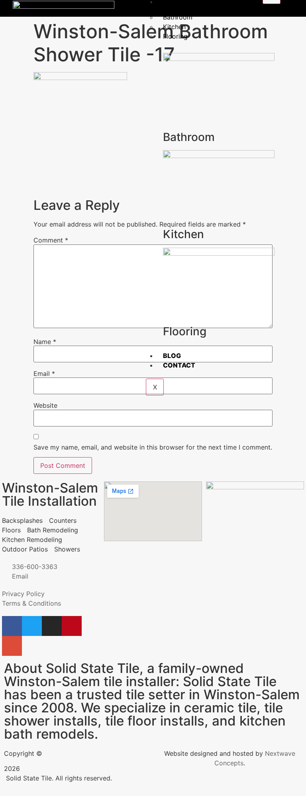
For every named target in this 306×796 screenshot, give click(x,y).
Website (45, 405)
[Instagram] (52, 626)
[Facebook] (12, 626)
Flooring (175, 36)
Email (44, 373)
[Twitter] (32, 626)
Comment (50, 240)
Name (44, 341)
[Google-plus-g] (12, 646)
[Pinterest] (72, 626)
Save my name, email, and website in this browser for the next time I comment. (152, 447)
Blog (172, 356)
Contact (179, 365)
